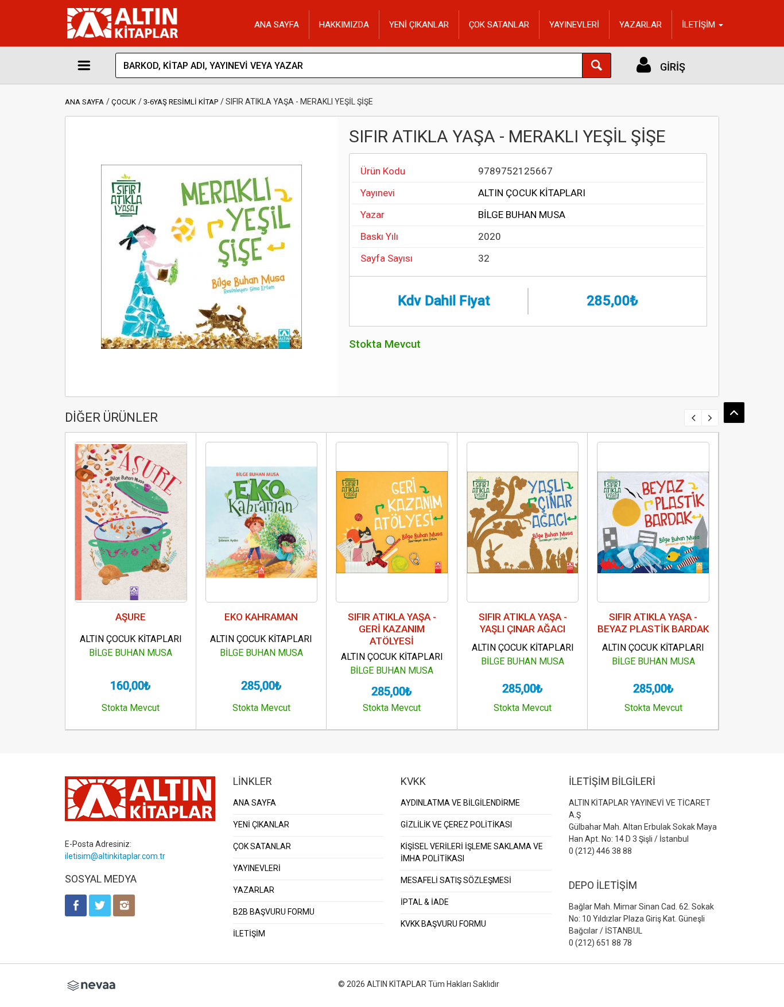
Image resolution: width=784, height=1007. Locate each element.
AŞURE (130, 617)
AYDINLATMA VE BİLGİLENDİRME (460, 802)
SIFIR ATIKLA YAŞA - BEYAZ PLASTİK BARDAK (653, 623)
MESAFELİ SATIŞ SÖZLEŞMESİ (456, 880)
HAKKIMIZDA (344, 25)
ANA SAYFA (276, 25)
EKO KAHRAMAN (261, 617)
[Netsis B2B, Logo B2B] (91, 984)
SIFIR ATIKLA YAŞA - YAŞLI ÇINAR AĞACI (523, 623)
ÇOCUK (123, 102)
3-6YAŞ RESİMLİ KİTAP (180, 102)
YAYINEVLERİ (574, 25)
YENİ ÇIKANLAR (419, 25)
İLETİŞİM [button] (699, 25)
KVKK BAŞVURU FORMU (443, 923)
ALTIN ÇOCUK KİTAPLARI (531, 193)
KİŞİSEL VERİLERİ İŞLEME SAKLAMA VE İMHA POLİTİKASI (472, 852)
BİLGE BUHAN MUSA (521, 214)
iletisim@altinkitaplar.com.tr (115, 856)
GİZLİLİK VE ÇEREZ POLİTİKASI (456, 824)
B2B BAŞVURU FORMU (274, 911)
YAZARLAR (640, 25)
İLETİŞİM (249, 933)
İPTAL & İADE (425, 902)
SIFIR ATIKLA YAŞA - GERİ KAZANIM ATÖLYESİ (392, 629)
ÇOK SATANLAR (499, 25)
